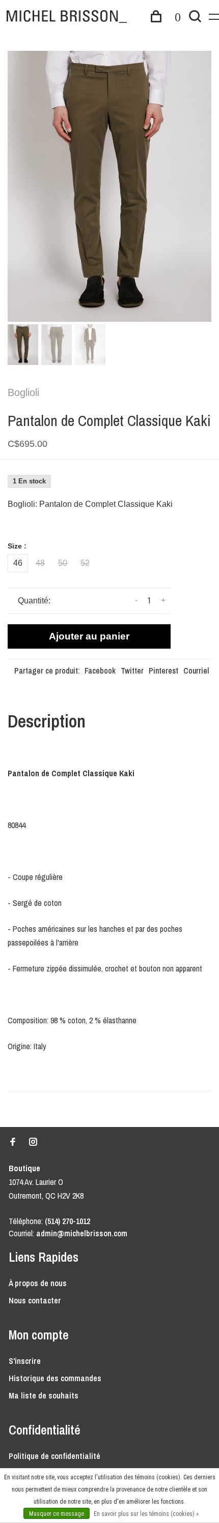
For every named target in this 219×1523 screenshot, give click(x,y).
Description (47, 721)
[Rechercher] (195, 17)
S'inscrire (25, 1360)
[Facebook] (13, 1142)
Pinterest (163, 670)
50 (62, 563)
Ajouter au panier (89, 636)
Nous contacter (35, 1300)
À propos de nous (38, 1283)
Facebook (100, 670)
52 (85, 563)
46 (17, 563)
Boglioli (23, 392)
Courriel (196, 670)
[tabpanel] (109, 186)
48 (40, 563)
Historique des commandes (55, 1378)
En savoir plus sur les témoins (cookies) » (146, 1513)
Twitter (132, 670)
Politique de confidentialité (54, 1455)
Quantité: (34, 600)
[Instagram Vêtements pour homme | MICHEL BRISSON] (33, 1142)
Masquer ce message (56, 1513)
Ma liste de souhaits (43, 1395)
